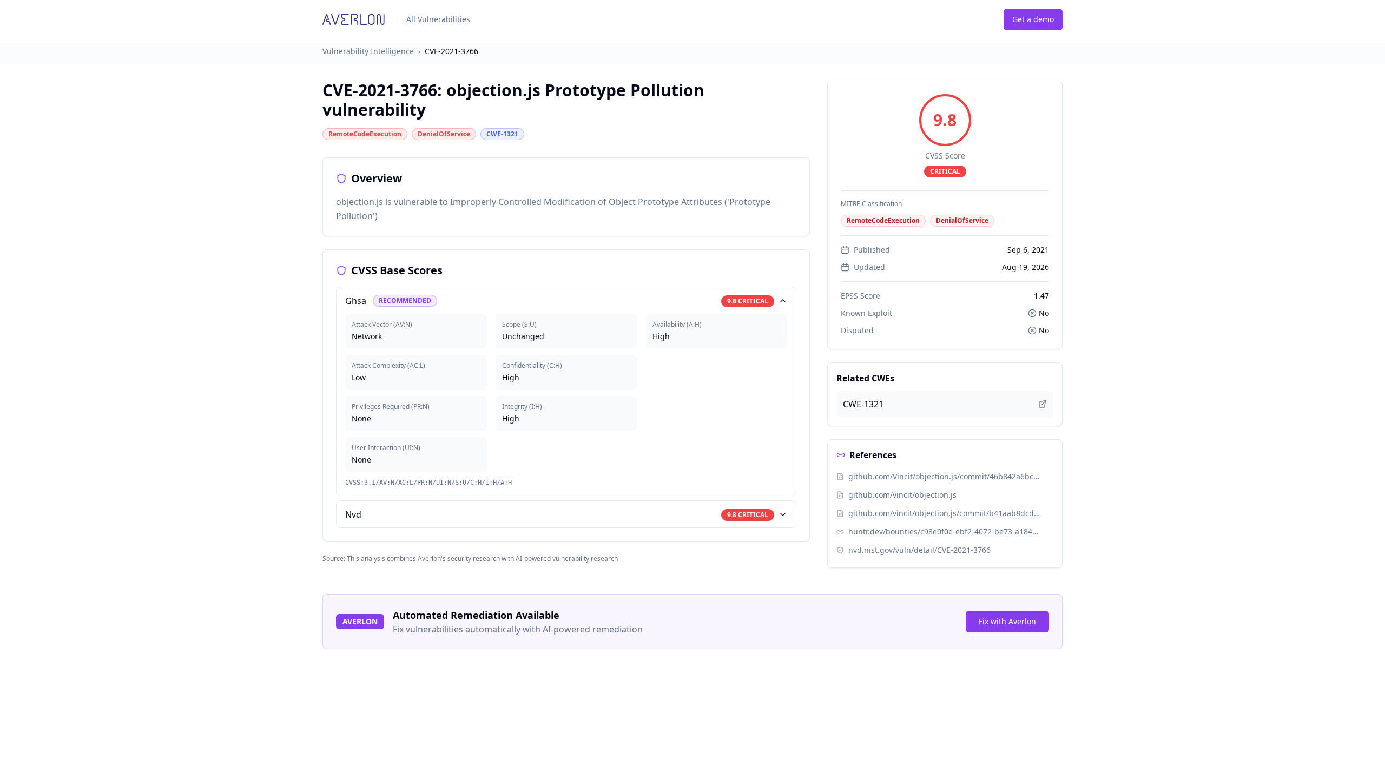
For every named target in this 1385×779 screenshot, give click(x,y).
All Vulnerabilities (438, 19)
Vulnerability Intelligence (368, 51)
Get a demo (1033, 19)
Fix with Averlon (1007, 621)
